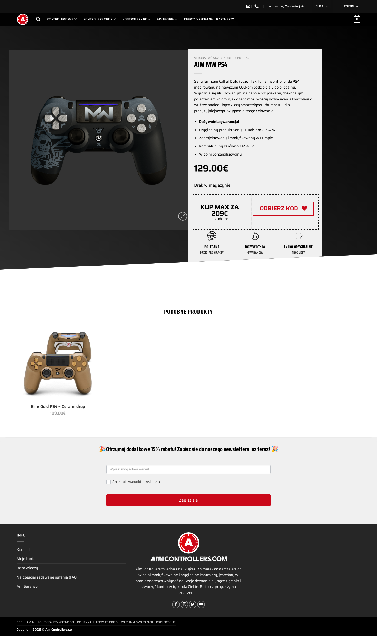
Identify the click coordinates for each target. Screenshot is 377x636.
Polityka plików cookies (97, 622)
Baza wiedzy (27, 568)
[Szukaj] (38, 19)
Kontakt (23, 549)
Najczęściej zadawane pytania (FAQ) (47, 577)
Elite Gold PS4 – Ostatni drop (58, 406)
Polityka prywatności (55, 622)
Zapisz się (188, 500)
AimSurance (27, 586)
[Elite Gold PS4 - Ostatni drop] (58, 363)
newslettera (151, 481)
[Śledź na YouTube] (201, 604)
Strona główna (206, 57)
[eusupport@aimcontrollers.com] (249, 6)
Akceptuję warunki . (136, 482)
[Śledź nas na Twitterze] (192, 604)
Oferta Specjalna (198, 19)
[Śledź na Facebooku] (176, 604)
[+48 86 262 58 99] (257, 6)
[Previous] (19, 140)
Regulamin (25, 622)
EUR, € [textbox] (319, 6)
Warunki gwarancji (137, 622)
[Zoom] (182, 216)
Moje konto (26, 559)
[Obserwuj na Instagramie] (184, 604)
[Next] (178, 140)
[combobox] (322, 6)
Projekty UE (166, 622)
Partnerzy (225, 19)
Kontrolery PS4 (236, 57)
